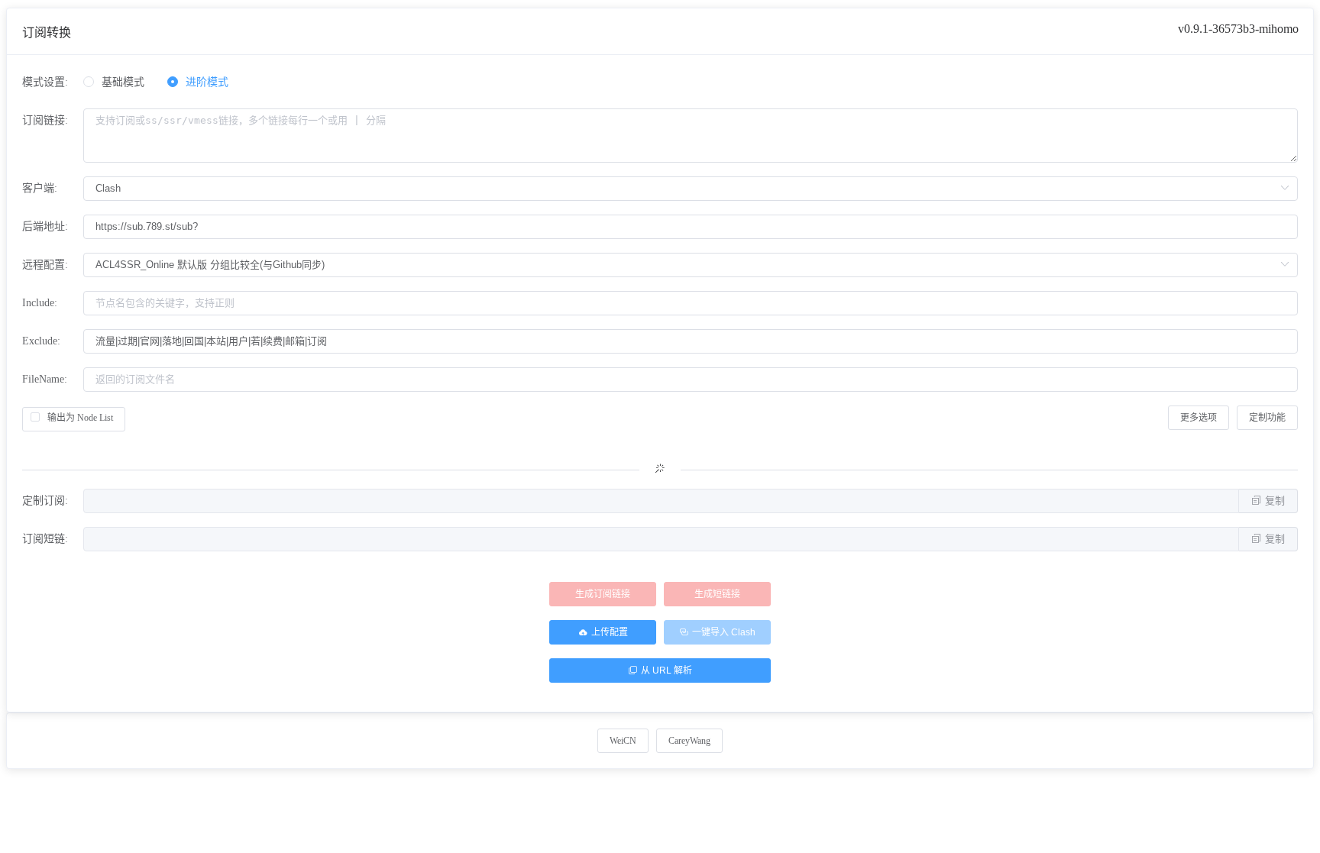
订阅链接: (45, 120)
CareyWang (689, 740)
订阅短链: (45, 538)
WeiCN (623, 740)
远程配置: (45, 264)
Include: (39, 303)
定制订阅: (45, 500)
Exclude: (41, 341)
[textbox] (690, 227)
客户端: (39, 188)
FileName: (44, 379)
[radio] (113, 82)
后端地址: (45, 226)
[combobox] (690, 227)
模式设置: (45, 82)
